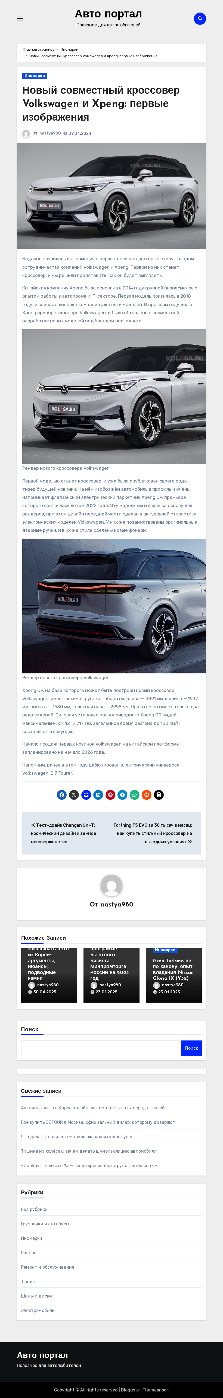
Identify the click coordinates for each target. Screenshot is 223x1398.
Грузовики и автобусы (45, 1223)
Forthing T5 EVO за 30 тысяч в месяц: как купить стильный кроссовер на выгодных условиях (153, 833)
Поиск (30, 1030)
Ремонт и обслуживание (47, 1267)
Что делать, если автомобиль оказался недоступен (77, 1136)
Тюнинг (29, 1281)
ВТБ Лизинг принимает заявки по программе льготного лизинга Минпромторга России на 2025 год (109, 955)
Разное (28, 1252)
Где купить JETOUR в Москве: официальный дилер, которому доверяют (98, 1122)
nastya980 (50, 133)
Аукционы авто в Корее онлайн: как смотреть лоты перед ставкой (93, 1107)
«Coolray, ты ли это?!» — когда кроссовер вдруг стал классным (89, 1165)
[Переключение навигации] (20, 18)
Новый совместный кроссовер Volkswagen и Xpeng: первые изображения (101, 104)
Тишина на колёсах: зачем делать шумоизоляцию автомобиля (89, 1151)
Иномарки (34, 76)
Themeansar (155, 1390)
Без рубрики (34, 1209)
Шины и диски (36, 1296)
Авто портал (108, 14)
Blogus (128, 1390)
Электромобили (38, 1310)
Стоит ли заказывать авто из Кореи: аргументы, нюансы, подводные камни (48, 961)
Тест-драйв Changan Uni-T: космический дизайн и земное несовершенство (63, 833)
